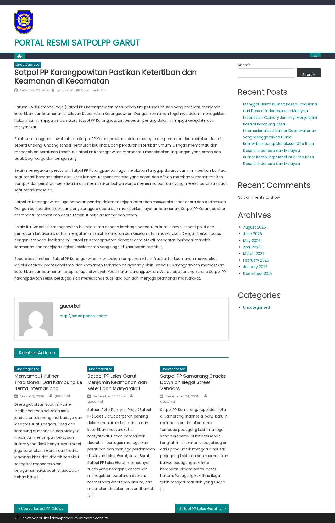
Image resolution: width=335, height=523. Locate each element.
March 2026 (254, 253)
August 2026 (254, 227)
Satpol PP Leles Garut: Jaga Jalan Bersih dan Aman (204, 508)
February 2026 (256, 260)
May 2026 (252, 240)
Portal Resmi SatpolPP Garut (77, 42)
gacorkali (64, 90)
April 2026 (252, 247)
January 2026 (255, 266)
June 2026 (252, 233)
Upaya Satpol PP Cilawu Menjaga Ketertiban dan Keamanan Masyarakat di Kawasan (44, 508)
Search (244, 65)
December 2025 (257, 273)
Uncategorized (28, 64)
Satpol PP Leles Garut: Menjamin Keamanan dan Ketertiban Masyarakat (117, 382)
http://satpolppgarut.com (83, 316)
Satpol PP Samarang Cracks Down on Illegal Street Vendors (193, 382)
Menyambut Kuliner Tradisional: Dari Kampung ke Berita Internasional (48, 382)
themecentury (96, 517)
